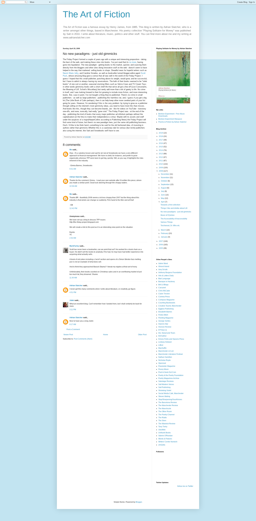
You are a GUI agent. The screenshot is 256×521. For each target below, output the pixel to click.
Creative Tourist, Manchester (169, 306)
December (165, 174)
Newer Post (68, 335)
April (163, 202)
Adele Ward (163, 263)
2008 (161, 171)
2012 (161, 157)
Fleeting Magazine (165, 318)
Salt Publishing (164, 387)
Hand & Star (163, 324)
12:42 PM (73, 208)
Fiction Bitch (163, 315)
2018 (161, 136)
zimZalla (161, 445)
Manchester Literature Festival (170, 354)
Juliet (71, 300)
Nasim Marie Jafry (70, 73)
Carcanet (162, 288)
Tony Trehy (162, 427)
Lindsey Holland (165, 342)
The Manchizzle (164, 408)
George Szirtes (164, 321)
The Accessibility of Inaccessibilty (174, 219)
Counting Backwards (166, 303)
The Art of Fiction (96, 14)
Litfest (160, 345)
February (165, 233)
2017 (161, 140)
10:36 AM (73, 186)
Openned (162, 363)
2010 (161, 164)
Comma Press (164, 297)
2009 (161, 168)
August (164, 188)
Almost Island (163, 266)
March (163, 230)
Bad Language (164, 279)
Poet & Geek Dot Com (167, 372)
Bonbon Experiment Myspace (170, 119)
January (164, 237)
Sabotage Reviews (166, 381)
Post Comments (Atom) (83, 339)
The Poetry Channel (166, 415)
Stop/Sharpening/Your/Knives (170, 399)
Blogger (139, 502)
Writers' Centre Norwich (167, 442)
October (164, 181)
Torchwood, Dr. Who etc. (170, 225)
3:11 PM (72, 310)
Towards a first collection (170, 205)
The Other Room (165, 411)
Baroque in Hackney (166, 282)
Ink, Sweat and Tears (166, 333)
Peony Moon (163, 369)
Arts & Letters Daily (166, 276)
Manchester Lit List (165, 351)
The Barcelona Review (167, 402)
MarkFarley (74, 246)
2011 (161, 161)
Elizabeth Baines (165, 312)
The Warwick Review (166, 424)
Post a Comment (73, 329)
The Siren (162, 420)
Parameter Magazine (166, 366)
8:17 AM (72, 324)
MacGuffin (162, 348)
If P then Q (162, 330)
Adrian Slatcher (76, 177)
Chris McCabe (164, 291)
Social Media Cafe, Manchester (171, 393)
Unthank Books (164, 433)
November (165, 177)
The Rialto (162, 418)
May (163, 198)
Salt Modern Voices (166, 384)
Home (105, 335)
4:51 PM (72, 292)
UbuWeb (161, 430)
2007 (161, 241)
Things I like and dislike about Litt (174, 208)
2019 (161, 133)
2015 (161, 147)
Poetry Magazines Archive (168, 378)
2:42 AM (72, 238)
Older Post (142, 335)
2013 (161, 154)
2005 (161, 248)
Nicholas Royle (164, 360)
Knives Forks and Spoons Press (171, 339)
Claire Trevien (164, 294)
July (163, 191)
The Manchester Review (168, 405)
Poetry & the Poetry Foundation (170, 375)
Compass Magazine (166, 300)
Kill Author (162, 336)
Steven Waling (164, 396)
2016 (161, 143)
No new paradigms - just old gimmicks (176, 212)
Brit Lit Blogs (163, 285)
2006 (161, 245)
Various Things (167, 222)
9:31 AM (72, 169)
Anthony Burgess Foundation (170, 272)
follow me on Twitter (185, 486)
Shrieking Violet (164, 390)
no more (132, 62)
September (165, 184)
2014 (161, 150)
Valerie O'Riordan (165, 436)
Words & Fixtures (165, 439)
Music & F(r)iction (168, 215)
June (163, 195)
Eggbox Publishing (166, 309)
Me (70, 150)
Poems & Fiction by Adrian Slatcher (172, 122)
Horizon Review (164, 327)
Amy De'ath (163, 270)
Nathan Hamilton (165, 357)
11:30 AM (73, 278)
